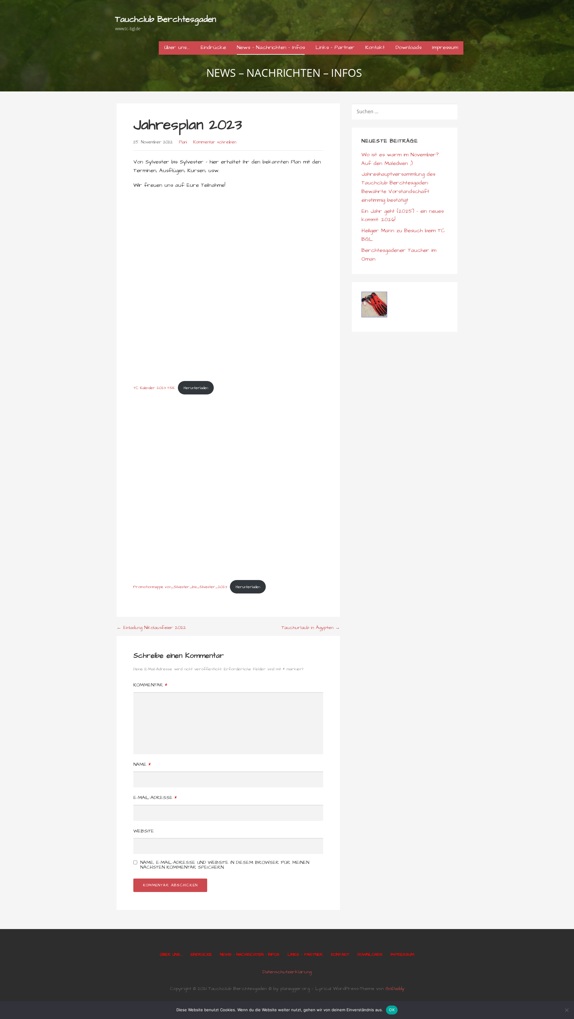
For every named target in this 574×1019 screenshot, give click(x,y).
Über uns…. (177, 47)
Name (142, 764)
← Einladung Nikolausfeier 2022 (151, 627)
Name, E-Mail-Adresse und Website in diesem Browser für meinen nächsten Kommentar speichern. (224, 865)
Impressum (445, 47)
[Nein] (567, 1010)
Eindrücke (213, 47)
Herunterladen (196, 388)
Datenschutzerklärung (287, 971)
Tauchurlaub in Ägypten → (311, 627)
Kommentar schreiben (214, 142)
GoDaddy (394, 988)
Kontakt (375, 47)
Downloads (409, 47)
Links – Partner (335, 47)
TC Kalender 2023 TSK (154, 388)
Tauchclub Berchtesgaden (165, 19)
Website (143, 831)
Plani (183, 142)
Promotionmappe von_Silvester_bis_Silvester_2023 (180, 587)
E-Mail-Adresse (155, 797)
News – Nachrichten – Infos (271, 47)
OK (392, 1009)
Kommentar (150, 685)
